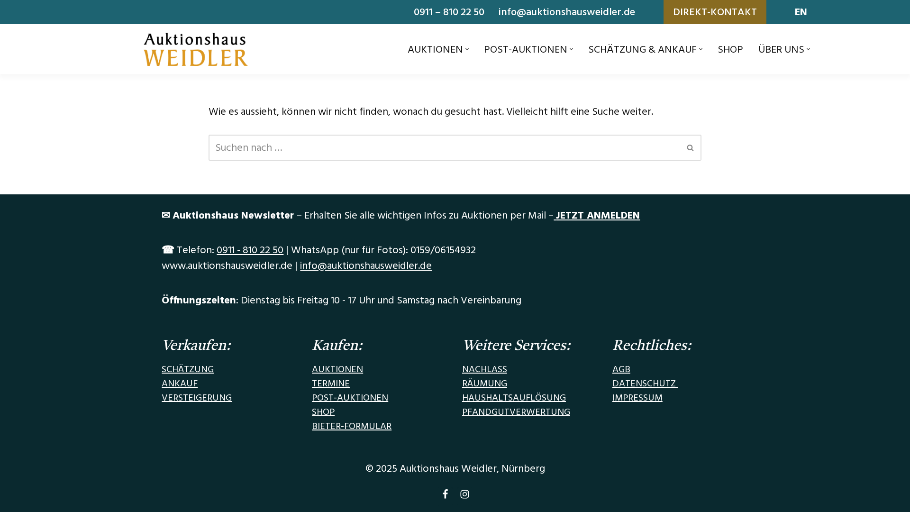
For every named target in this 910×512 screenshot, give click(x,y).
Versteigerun (194, 397)
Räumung (484, 383)
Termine (331, 383)
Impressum (637, 397)
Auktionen (337, 369)
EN (801, 12)
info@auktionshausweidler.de (567, 12)
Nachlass (484, 369)
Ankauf (180, 383)
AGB (621, 369)
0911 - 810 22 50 (250, 250)
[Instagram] (464, 496)
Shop (730, 49)
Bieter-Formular (351, 426)
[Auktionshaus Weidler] (196, 49)
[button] (467, 49)
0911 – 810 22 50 (449, 12)
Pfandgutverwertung (516, 412)
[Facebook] (445, 496)
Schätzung (188, 369)
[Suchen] (690, 148)
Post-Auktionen (350, 397)
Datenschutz (645, 383)
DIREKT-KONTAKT (715, 12)
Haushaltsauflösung (514, 397)
